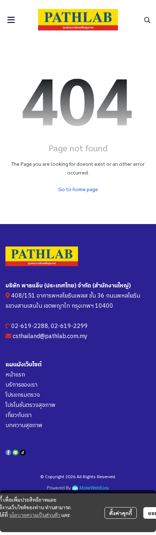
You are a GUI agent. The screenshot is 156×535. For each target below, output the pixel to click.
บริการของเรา (21, 385)
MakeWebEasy (94, 488)
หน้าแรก (15, 375)
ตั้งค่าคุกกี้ (120, 513)
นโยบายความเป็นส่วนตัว (34, 514)
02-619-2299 (69, 326)
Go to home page (78, 189)
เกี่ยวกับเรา (18, 415)
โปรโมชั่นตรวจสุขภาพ (30, 405)
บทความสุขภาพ (23, 425)
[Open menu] (11, 20)
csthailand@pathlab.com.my (50, 336)
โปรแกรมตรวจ (22, 395)
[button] (147, 20)
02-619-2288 (29, 326)
